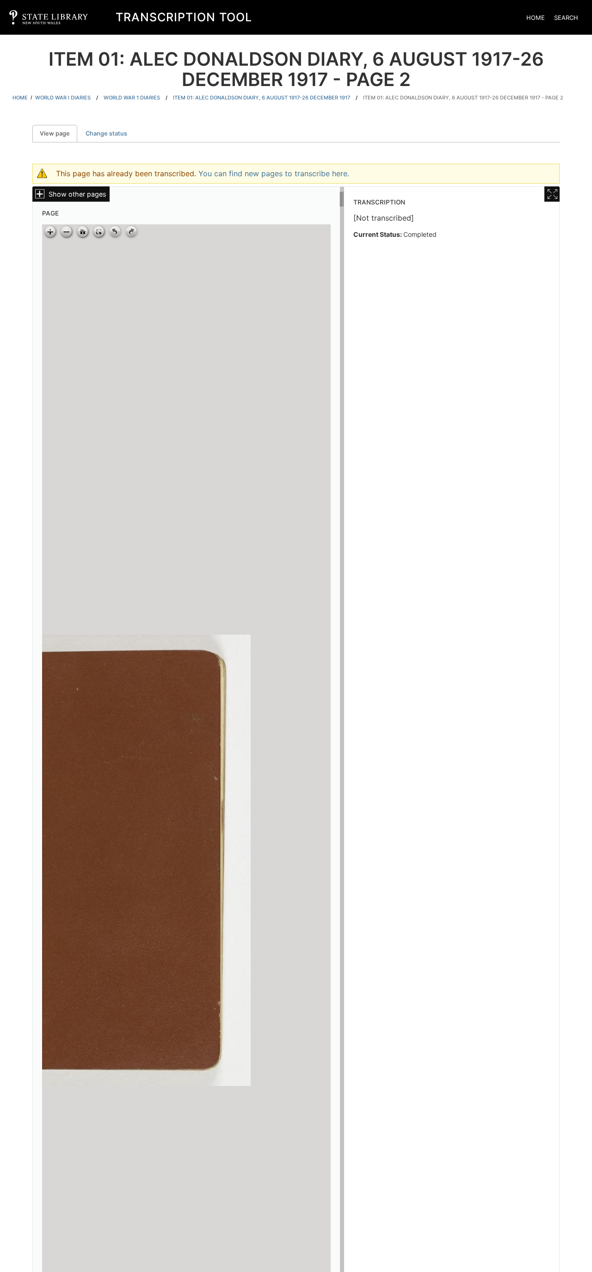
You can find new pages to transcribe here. (273, 173)
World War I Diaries (63, 97)
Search (566, 17)
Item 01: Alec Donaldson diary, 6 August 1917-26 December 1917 (261, 97)
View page (58, 133)
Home (535, 17)
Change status (106, 133)
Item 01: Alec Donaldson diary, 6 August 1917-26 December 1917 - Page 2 (463, 97)
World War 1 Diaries (132, 97)
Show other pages (77, 194)
